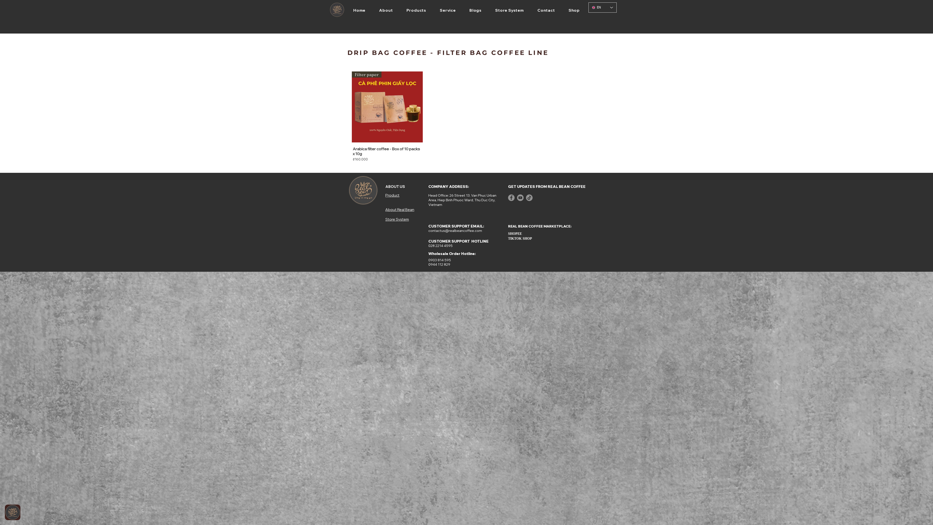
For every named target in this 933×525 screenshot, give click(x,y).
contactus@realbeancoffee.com (455, 230)
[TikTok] (529, 197)
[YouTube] (520, 197)
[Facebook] (511, 197)
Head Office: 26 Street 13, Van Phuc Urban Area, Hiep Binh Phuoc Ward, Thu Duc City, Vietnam (462, 200)
